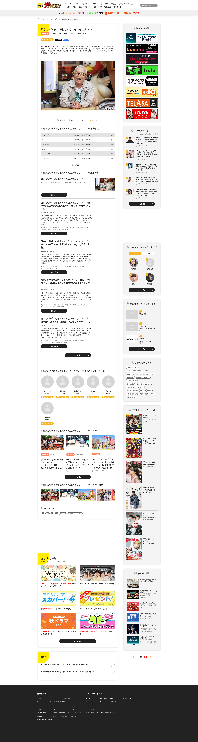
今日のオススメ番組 (132, 380)
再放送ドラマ (130, 374)
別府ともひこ (44, 268)
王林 (86, 227)
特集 (74, 7)
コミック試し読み (105, 7)
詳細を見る (54, 195)
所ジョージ (49, 182)
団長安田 (43, 229)
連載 (82, 454)
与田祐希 (82, 305)
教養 (43, 513)
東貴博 (66, 182)
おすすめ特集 (48, 558)
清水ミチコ (61, 182)
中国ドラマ (139, 374)
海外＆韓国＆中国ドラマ (143, 377)
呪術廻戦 (149, 390)
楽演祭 (82, 716)
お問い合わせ (56, 709)
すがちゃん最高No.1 (57, 342)
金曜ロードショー (149, 374)
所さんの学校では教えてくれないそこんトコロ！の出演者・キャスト (75, 370)
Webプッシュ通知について (92, 712)
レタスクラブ (74, 716)
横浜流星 (147, 370)
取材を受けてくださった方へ (58, 712)
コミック (131, 3)
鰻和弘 (51, 268)
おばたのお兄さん (51, 229)
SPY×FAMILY (130, 377)
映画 (94, 3)
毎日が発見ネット (41, 716)
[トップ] (38, 19)
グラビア (122, 3)
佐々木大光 (44, 342)
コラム (77, 454)
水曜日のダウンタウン (133, 367)
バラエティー (86, 3)
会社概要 (39, 709)
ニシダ (49, 342)
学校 (56, 513)
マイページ (47, 709)
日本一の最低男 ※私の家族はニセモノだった (139, 384)
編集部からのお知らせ (96, 709)
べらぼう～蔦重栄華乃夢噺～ (135, 370)
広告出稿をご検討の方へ (42, 712)
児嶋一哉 (71, 182)
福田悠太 (82, 227)
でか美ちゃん (60, 229)
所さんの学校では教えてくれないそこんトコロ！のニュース (71, 430)
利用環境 (70, 712)
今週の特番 (130, 393)
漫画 (95, 7)
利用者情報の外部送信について (108, 712)
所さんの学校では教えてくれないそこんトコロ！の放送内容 (71, 172)
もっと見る (77, 355)
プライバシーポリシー (82, 709)
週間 (148, 253)
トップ (67, 7)
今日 (135, 253)
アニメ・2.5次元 (110, 3)
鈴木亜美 (82, 340)
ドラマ (76, 3)
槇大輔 (66, 229)
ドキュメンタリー (55, 701)
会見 (51, 454)
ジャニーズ (63, 513)
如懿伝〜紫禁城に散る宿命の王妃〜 (145, 393)
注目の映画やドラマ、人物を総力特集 (53, 561)
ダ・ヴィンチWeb (64, 716)
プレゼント (117, 7)
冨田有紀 (55, 182)
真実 (52, 513)
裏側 (47, 513)
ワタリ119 (52, 307)
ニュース (68, 3)
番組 (80, 7)
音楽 (100, 3)
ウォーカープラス (52, 716)
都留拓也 (57, 307)
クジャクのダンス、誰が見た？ (135, 387)
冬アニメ (142, 390)
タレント (87, 7)
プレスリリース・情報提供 (68, 709)
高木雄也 (76, 182)
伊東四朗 (82, 266)
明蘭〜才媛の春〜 (131, 397)
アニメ (52, 698)
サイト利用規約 (78, 712)
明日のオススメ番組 (132, 390)
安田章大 (82, 182)
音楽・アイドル (128, 698)
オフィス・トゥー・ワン (75, 513)
